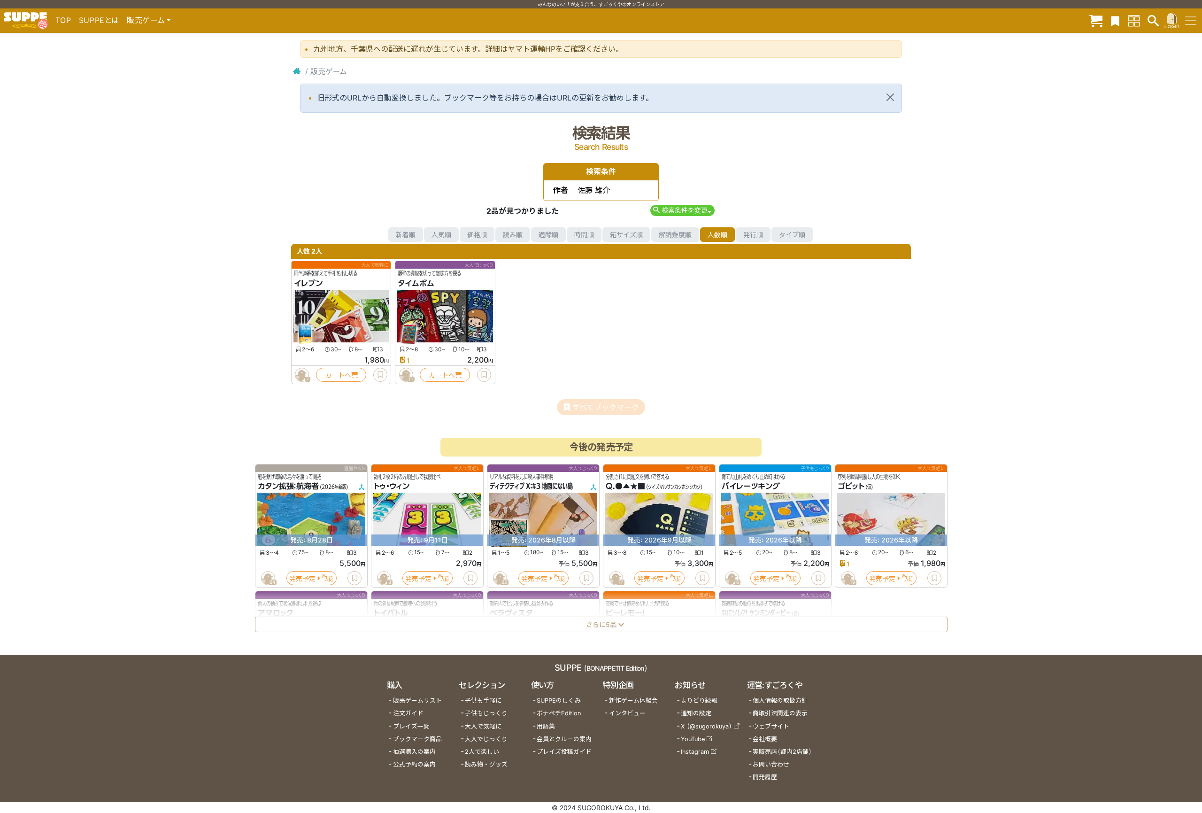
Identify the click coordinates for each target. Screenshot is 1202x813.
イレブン (308, 283)
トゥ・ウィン (391, 486)
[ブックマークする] (380, 375)
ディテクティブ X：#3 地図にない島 (531, 486)
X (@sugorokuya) (706, 726)
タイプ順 (792, 235)
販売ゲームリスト (417, 700)
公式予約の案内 (414, 764)
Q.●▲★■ (625, 486)
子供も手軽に (483, 700)
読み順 (513, 235)
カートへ (338, 375)
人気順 (441, 235)
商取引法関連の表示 (780, 713)
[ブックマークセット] (1115, 20)
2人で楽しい (482, 751)
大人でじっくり (486, 739)
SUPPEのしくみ (559, 700)
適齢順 (548, 235)
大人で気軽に (483, 726)
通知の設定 (696, 713)
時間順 (584, 235)
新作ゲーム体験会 (633, 700)
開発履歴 (765, 777)
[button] (682, 210)
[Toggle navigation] (1190, 20)
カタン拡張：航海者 (288, 486)
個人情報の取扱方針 (780, 700)
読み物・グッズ (486, 764)
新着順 (406, 235)
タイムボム (416, 283)
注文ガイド (408, 713)
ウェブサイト (771, 726)
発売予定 (302, 578)
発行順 (753, 235)
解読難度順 (675, 235)
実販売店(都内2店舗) (782, 751)
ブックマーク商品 (417, 739)
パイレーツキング (751, 486)
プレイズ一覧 (411, 726)
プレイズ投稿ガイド (564, 751)
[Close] (890, 97)
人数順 (717, 235)
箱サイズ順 (626, 235)
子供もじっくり (486, 713)
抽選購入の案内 (414, 751)
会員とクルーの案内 (564, 739)
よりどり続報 (699, 700)
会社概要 (765, 739)
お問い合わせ (771, 764)
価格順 (477, 235)
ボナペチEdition (559, 713)
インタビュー (627, 713)
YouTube (693, 739)
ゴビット (851, 486)
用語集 (546, 726)
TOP (63, 20)
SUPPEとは (99, 20)
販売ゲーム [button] (146, 20)
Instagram (695, 751)
